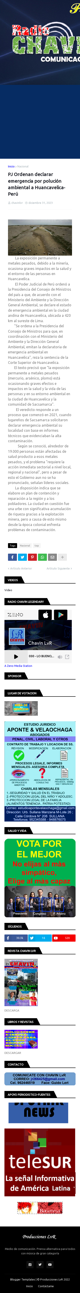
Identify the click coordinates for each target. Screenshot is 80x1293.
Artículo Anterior (21, 568)
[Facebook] (12, 557)
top (37, 545)
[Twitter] (22, 557)
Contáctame (46, 1286)
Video (8, 590)
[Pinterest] (32, 557)
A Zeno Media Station (18, 666)
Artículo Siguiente (58, 568)
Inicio (11, 166)
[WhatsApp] (42, 557)
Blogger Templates (22, 1279)
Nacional (22, 166)
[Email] (52, 557)
